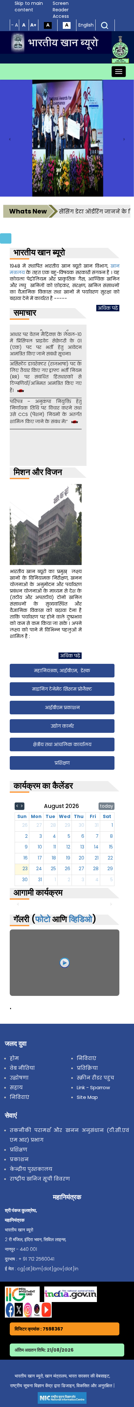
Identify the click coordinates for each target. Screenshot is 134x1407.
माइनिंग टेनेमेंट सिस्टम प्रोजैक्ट (62, 689)
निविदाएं (19, 1097)
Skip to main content (29, 6)
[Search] (105, 25)
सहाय (16, 1087)
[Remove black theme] (67, 25)
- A (14, 25)
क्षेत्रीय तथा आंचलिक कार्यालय (62, 744)
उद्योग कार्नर (62, 726)
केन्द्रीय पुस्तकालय (31, 1169)
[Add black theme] (48, 25)
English (86, 25)
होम (14, 1058)
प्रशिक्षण (62, 763)
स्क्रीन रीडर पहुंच (95, 1077)
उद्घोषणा (19, 1077)
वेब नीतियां (22, 1068)
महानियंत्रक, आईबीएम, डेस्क (62, 670)
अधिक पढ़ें (108, 308)
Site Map (87, 1097)
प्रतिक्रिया (87, 1068)
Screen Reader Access (61, 9)
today (106, 806)
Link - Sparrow (93, 1087)
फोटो (42, 919)
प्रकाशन (19, 1159)
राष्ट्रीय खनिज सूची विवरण (40, 1178)
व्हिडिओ (80, 919)
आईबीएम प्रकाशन (62, 707)
